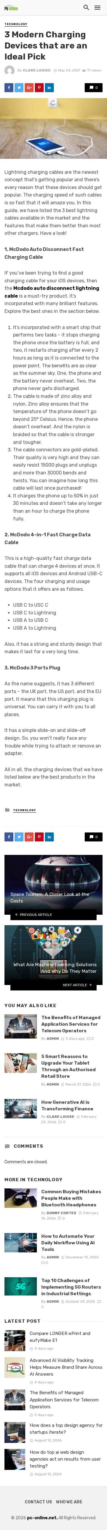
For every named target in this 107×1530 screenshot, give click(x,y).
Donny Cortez (61, 1213)
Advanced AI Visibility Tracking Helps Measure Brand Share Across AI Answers (66, 1367)
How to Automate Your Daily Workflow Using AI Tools (68, 1242)
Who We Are (69, 1502)
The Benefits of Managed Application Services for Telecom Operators (70, 1024)
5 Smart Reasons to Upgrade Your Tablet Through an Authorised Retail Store (68, 1066)
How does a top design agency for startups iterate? (66, 1429)
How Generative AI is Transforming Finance (67, 1105)
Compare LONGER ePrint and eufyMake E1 (60, 1337)
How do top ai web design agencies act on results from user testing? (65, 1459)
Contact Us (38, 1502)
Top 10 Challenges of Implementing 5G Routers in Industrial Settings (71, 1287)
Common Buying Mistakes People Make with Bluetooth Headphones (71, 1198)
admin (53, 1038)
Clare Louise (37, 70)
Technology (15, 24)
